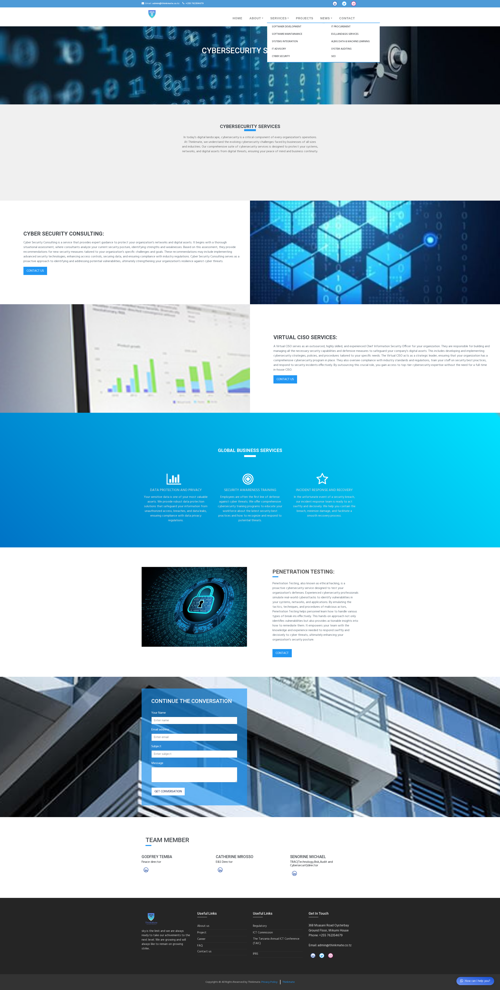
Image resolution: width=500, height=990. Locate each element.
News (325, 18)
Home (237, 18)
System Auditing (341, 49)
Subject (156, 746)
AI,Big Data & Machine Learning (350, 41)
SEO (333, 56)
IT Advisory (279, 49)
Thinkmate (288, 982)
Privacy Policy (269, 982)
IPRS (255, 954)
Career (201, 939)
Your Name (158, 713)
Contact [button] (282, 653)
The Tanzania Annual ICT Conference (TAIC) (276, 941)
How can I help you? (477, 981)
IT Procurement (341, 27)
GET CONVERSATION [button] (168, 791)
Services (278, 18)
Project (201, 932)
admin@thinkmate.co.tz (335, 945)
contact (347, 18)
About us (203, 926)
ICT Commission (263, 932)
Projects (304, 18)
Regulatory (260, 926)
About (255, 18)
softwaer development (286, 27)
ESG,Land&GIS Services (345, 34)
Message (157, 763)
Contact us (204, 951)
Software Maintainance (287, 34)
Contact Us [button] (35, 270)
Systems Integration (285, 41)
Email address (160, 729)
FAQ (200, 946)
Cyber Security (281, 56)
